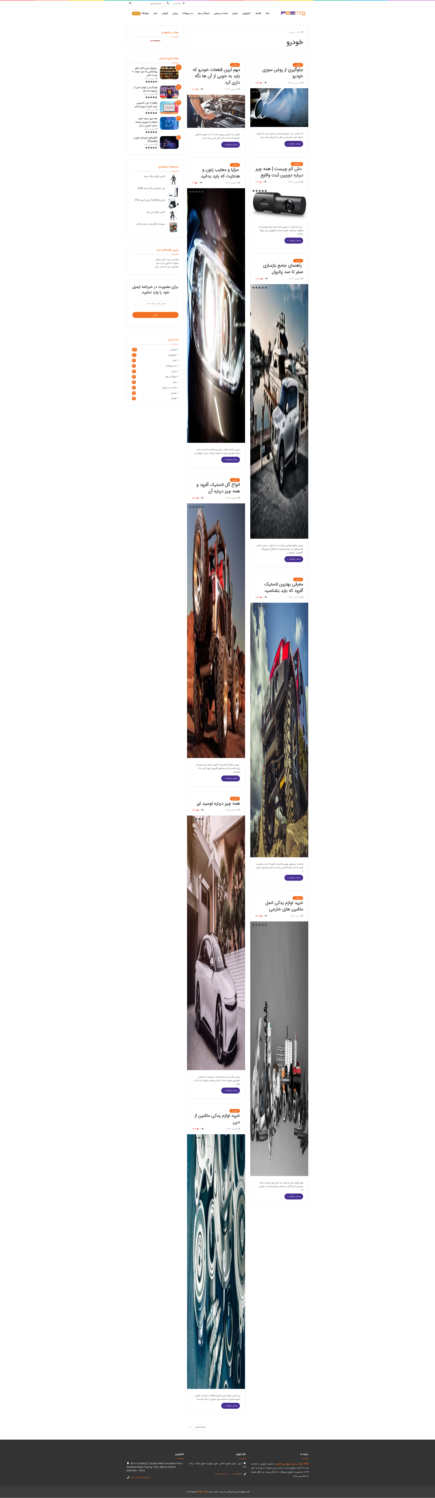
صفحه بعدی (200, 1427)
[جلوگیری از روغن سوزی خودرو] (279, 107)
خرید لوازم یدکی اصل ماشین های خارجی (284, 906)
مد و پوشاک (187, 13)
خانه (267, 13)
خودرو (235, 13)
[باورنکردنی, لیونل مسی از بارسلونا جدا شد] (169, 92)
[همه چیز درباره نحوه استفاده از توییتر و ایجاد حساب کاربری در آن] (169, 123)
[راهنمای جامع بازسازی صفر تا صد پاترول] (279, 411)
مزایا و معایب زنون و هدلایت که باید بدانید (220, 173)
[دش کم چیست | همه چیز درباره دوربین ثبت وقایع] (279, 203)
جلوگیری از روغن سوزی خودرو (282, 73)
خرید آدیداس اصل (163, 267)
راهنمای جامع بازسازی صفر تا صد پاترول (283, 269)
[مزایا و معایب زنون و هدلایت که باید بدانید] (216, 315)
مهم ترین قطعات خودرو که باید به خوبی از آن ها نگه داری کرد (216, 76)
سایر (175, 382)
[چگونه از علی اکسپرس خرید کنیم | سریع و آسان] (169, 107)
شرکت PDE (203, 1492)
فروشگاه (141, 13)
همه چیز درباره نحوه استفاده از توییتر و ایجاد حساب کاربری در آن (146, 122)
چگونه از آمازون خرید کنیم (167, 263)
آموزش (165, 13)
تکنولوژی (246, 13)
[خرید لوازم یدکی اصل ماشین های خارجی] (279, 1048)
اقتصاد (258, 13)
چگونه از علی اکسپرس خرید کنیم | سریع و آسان (146, 105)
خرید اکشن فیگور (163, 260)
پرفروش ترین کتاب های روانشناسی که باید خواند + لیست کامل (144, 71)
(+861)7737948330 (140, 1478)
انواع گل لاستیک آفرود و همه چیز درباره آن (218, 488)
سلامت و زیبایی (221, 13)
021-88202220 (221, 1474)
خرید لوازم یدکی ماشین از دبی (217, 1119)
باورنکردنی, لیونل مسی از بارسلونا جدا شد (145, 89)
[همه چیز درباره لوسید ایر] (216, 943)
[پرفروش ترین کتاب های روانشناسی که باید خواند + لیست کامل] (169, 73)
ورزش (175, 13)
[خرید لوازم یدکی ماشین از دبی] (216, 1261)
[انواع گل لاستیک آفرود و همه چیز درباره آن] (216, 630)
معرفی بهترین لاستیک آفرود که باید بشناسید (283, 588)
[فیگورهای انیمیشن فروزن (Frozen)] (169, 142)
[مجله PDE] (293, 13)
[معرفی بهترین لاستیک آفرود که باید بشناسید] (279, 730)
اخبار (155, 13)
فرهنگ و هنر (203, 13)
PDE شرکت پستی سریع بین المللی (292, 1464)
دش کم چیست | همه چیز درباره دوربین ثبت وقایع (279, 172)
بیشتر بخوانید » (294, 144)
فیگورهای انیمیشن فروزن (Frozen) (145, 139)
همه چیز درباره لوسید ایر (218, 803)
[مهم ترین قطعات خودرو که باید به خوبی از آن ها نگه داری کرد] (216, 111)
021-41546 (237, 1474)
